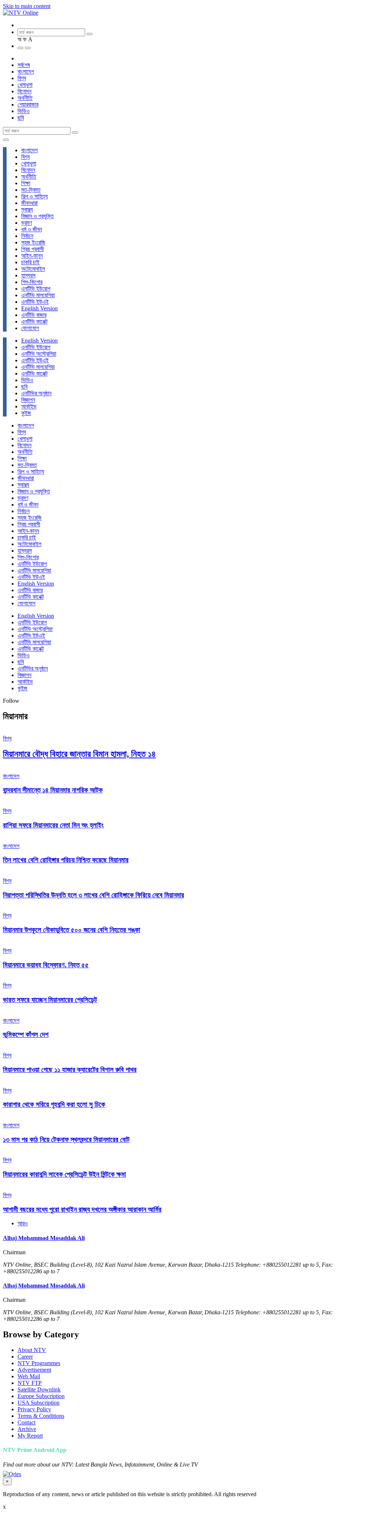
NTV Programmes (39, 1363)
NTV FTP (30, 1383)
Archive (27, 1429)
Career (25, 1356)
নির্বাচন (27, 236)
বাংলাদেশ (26, 71)
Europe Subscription (41, 1396)
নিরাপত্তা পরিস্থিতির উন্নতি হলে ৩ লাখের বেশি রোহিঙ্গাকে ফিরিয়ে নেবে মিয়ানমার (93, 895)
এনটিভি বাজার (33, 315)
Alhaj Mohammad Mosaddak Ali (44, 1238)
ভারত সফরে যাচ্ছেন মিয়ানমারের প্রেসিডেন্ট (50, 1000)
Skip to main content (26, 6)
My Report (30, 1435)
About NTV (32, 1350)
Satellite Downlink (39, 1389)
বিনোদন (24, 91)
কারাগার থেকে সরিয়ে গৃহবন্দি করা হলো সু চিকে (54, 1104)
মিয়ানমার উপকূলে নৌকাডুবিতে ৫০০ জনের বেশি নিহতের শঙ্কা (71, 930)
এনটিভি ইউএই (35, 302)
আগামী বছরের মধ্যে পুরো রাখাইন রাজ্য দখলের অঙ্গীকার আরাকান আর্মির (82, 1209)
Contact (26, 1422)
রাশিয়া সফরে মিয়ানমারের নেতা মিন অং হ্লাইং (53, 825)
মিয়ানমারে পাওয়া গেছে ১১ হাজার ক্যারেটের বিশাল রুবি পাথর (70, 1069)
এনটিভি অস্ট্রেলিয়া (38, 354)
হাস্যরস (28, 275)
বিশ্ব (22, 78)
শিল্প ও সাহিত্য (34, 196)
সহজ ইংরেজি (33, 242)
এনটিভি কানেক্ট (34, 321)
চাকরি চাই (30, 262)
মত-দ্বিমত (31, 190)
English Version (39, 308)
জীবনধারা (29, 203)
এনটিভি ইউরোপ (35, 288)
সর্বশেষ (24, 65)
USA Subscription (39, 1403)
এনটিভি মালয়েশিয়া (38, 295)
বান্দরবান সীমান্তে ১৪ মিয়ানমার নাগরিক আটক (53, 790)
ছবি (21, 118)
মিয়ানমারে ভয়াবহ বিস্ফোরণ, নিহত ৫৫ (46, 965)
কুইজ (26, 413)
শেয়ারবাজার (28, 104)
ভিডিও (24, 111)
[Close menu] (6, 140)
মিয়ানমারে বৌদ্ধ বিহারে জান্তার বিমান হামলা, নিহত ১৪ (79, 754)
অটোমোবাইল (33, 269)
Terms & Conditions (41, 1416)
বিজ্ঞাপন (28, 400)
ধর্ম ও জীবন (31, 229)
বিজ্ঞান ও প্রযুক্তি (37, 216)
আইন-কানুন (32, 256)
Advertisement (34, 1370)
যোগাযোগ (30, 328)
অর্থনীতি (25, 98)
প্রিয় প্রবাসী (32, 249)
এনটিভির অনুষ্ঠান (36, 393)
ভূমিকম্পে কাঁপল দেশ (26, 1034)
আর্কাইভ (29, 406)
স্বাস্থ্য (27, 209)
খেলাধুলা (25, 85)
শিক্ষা (25, 183)
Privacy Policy (34, 1409)
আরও (23, 1223)
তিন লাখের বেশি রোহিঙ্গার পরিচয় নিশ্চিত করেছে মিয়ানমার (66, 860)
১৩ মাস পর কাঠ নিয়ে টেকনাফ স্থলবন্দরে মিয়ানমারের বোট (66, 1139)
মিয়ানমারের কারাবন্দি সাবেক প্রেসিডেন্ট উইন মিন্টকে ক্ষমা (64, 1174)
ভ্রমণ (26, 223)
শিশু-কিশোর (31, 282)
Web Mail (29, 1376)
